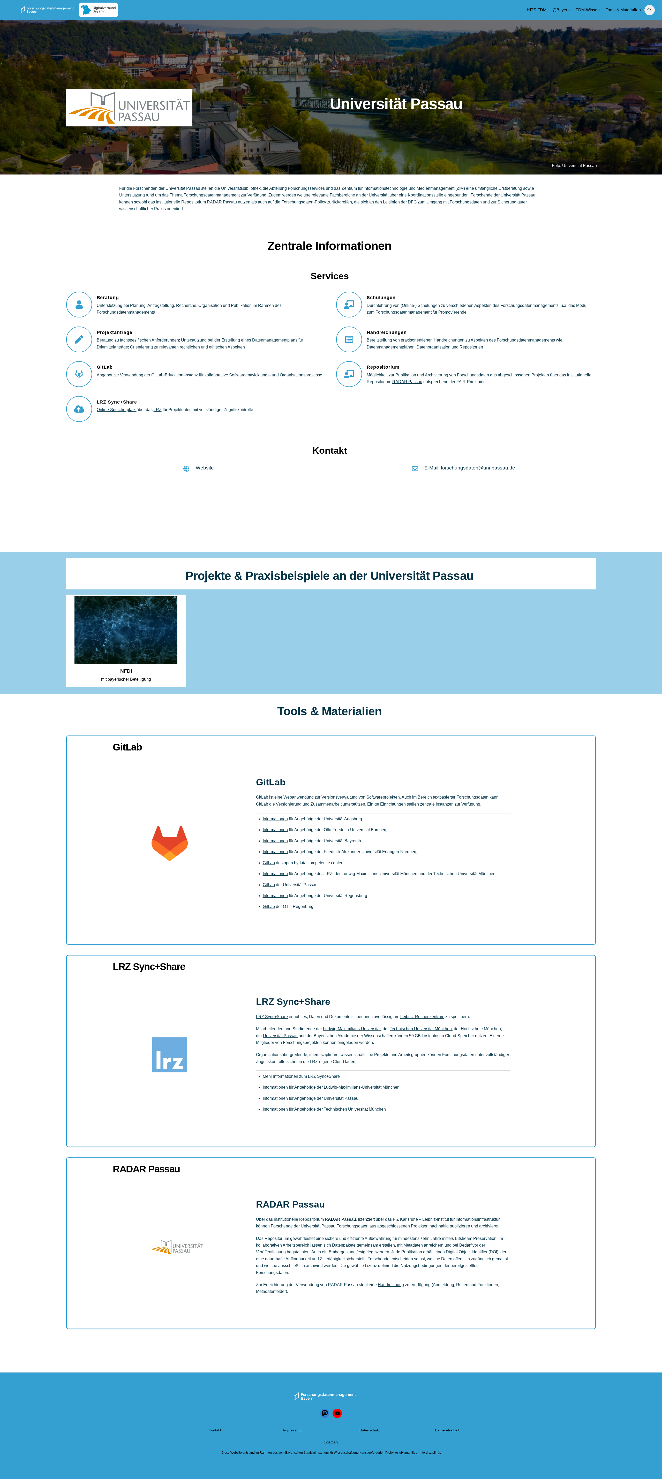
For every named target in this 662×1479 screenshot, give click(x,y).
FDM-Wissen (588, 10)
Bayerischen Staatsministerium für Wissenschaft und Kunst (326, 1452)
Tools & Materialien (623, 10)
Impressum (292, 1430)
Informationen (275, 819)
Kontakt (215, 1430)
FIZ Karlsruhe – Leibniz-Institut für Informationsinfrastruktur (446, 1219)
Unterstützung (109, 305)
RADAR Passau (222, 202)
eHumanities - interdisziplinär (419, 1452)
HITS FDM (536, 10)
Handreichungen (449, 340)
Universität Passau (280, 1036)
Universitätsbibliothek (241, 188)
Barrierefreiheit (447, 1430)
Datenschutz (369, 1430)
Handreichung (391, 1285)
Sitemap (331, 1442)
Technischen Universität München (421, 1029)
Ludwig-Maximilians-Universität (352, 1029)
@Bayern (561, 10)
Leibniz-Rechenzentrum (422, 1016)
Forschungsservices (306, 188)
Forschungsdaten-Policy (303, 202)
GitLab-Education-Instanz (174, 375)
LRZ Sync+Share (149, 966)
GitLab (127, 747)
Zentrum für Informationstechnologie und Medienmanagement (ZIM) (403, 188)
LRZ (158, 409)
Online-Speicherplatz (117, 409)
